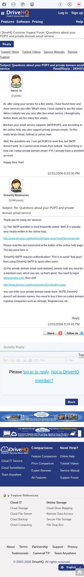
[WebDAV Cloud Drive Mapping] (4, 4)
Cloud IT (16, 502)
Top (81, 355)
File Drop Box (55, 525)
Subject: (6, 65)
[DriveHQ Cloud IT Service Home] (15, 13)
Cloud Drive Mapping (59, 508)
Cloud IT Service (12, 461)
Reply (7, 44)
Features (7, 21)
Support (57, 546)
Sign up (77, 13)
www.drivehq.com (13, 277)
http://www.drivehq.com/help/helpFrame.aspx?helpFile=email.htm (41, 238)
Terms (23, 546)
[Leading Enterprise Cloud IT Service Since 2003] (42, 432)
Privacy (73, 546)
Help (79, 21)
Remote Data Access (60, 513)
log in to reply (36, 371)
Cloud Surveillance (13, 467)
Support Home (10, 51)
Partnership (40, 546)
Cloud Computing (21, 525)
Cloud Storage (19, 508)
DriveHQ (38, 561)
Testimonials (20, 553)
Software (23, 21)
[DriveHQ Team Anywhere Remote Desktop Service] (32, 4)
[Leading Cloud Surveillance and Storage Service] (42, 416)
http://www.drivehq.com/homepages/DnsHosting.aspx (34, 284)
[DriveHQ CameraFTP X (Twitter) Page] (69, 4)
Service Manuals (54, 51)
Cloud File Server (21, 513)
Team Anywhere (11, 474)
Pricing (37, 21)
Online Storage (57, 502)
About (11, 546)
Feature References (24, 495)
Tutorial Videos (31, 51)
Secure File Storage (59, 519)
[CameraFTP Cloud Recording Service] (23, 4)
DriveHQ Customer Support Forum (23, 32)
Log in (63, 13)
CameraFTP (41, 553)
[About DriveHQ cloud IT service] (14, 452)
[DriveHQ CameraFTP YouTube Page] (79, 4)
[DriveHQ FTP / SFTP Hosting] (13, 4)
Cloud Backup (19, 519)
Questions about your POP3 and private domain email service (38, 34)
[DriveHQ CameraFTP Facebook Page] (60, 4)
